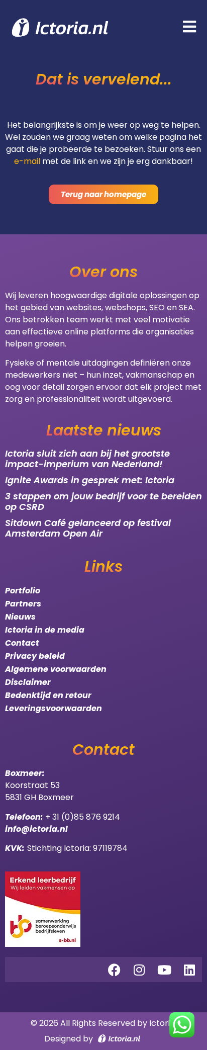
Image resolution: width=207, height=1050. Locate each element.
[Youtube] (164, 969)
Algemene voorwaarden (56, 669)
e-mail (27, 161)
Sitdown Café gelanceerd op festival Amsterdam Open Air (88, 528)
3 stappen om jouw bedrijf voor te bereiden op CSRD (103, 501)
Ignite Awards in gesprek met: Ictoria (89, 480)
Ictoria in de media (44, 630)
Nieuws (20, 617)
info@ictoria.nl (36, 829)
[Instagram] (139, 969)
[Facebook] (114, 969)
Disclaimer (28, 682)
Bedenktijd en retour (48, 695)
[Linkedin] (189, 969)
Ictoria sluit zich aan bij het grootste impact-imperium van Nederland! (87, 459)
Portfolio (22, 590)
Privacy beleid (35, 656)
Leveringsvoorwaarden (53, 708)
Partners (23, 603)
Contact (22, 643)
